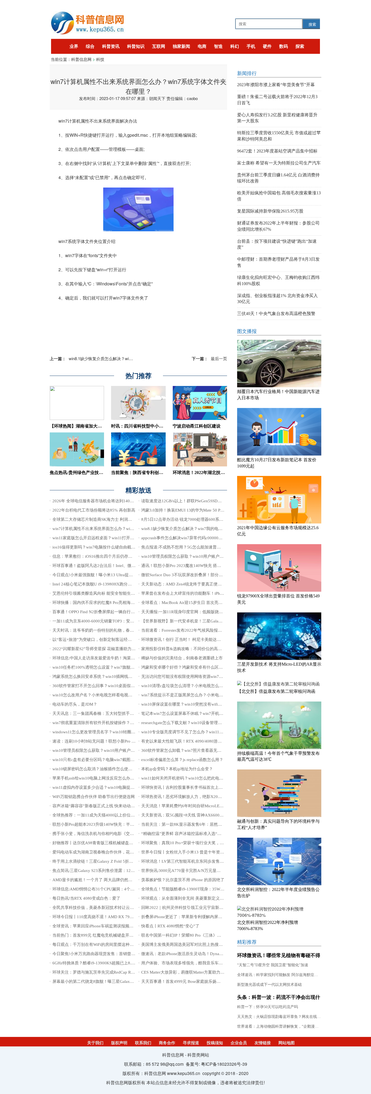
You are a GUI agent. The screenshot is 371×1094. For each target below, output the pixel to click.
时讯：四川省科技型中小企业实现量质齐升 (152, 426)
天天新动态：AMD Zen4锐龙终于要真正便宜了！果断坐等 (193, 584)
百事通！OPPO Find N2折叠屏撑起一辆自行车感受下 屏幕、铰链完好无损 (118, 612)
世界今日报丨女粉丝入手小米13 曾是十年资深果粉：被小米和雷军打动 (205, 852)
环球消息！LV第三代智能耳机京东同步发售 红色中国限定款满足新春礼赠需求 (211, 861)
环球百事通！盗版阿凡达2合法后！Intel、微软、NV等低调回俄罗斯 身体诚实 (121, 565)
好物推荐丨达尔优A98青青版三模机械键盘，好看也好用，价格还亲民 (115, 843)
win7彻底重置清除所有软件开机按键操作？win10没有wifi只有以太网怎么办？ (122, 723)
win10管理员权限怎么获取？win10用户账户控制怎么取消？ (194, 556)
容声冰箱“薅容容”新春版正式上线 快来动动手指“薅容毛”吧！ (107, 806)
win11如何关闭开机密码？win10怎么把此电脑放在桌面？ (192, 778)
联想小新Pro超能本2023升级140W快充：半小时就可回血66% (107, 824)
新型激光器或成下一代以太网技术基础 (269, 985)
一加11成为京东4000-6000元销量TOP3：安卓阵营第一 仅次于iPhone (113, 621)
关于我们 (95, 1043)
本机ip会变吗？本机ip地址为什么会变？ (177, 769)
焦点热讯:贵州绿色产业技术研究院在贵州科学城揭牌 (100, 472)
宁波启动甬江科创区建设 (197, 426)
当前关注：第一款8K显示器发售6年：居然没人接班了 (189, 824)
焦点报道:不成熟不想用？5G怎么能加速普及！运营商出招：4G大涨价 (204, 547)
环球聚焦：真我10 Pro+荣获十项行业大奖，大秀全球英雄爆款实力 (200, 843)
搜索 (312, 24)
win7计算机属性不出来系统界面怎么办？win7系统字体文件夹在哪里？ (115, 528)
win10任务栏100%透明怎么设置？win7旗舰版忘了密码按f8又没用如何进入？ (121, 667)
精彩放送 (138, 490)
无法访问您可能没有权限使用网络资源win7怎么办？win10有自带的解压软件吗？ (214, 676)
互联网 (158, 46)
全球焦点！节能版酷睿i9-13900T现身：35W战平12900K (191, 889)
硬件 (267, 46)
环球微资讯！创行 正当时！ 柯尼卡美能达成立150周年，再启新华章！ (204, 639)
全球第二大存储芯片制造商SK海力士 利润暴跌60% (98, 519)
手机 (251, 46)
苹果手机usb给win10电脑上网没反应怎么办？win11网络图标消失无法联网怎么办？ (127, 778)
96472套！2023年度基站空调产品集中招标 (277, 151)
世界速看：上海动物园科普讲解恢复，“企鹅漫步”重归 (282, 1026)
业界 (74, 46)
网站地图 (286, 1043)
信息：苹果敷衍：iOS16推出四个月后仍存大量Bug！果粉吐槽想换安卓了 (118, 556)
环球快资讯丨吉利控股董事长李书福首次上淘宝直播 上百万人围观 (200, 787)
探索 (299, 46)
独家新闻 (181, 46)
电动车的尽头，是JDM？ (74, 704)
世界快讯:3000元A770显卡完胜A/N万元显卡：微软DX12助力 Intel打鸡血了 (208, 870)
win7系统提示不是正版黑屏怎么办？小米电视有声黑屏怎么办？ (198, 695)
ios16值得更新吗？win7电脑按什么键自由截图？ (95, 547)
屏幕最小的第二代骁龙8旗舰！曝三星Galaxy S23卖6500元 (104, 981)
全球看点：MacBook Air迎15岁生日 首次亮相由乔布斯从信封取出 (200, 602)
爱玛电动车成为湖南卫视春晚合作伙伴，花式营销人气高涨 (105, 852)
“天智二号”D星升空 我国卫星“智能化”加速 (272, 965)
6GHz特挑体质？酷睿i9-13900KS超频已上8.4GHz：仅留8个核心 (110, 963)
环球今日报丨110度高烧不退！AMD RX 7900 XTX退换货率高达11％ (114, 917)
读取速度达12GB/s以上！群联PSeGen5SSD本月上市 (187, 501)
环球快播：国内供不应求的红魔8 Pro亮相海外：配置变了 (103, 602)
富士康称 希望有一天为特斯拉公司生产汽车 (279, 163)
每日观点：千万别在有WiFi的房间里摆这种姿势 (95, 944)
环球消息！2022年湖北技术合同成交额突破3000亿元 (223, 472)
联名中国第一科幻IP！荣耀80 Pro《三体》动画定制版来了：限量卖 (201, 935)
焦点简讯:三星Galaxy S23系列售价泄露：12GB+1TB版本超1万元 (110, 870)
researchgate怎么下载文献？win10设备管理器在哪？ (187, 723)
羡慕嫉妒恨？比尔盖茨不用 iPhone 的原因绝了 (182, 880)
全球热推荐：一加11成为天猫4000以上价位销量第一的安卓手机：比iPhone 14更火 (126, 815)
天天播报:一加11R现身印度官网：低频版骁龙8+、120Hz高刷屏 (198, 612)
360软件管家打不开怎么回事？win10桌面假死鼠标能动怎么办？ (109, 686)
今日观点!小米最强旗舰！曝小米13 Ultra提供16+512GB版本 (106, 575)
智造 (218, 46)
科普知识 (135, 46)
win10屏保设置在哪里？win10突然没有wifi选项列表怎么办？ (195, 704)
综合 (90, 46)
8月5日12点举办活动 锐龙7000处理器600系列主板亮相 (190, 519)
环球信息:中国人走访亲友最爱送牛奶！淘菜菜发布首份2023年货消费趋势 (118, 658)
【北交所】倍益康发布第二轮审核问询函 (276, 691)
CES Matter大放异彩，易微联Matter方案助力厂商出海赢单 (193, 972)
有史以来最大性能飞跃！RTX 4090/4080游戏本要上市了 (191, 741)
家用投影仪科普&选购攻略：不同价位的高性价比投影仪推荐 (195, 649)
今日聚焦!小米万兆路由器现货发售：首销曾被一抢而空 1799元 (108, 954)
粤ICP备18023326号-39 (224, 1064)
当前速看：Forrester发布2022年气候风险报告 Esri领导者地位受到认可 (203, 630)
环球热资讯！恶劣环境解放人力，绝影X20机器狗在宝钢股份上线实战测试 (208, 796)
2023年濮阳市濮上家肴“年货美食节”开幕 (276, 84)
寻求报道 (191, 1043)
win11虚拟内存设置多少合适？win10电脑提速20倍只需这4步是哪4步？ (116, 787)
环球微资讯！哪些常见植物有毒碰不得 (278, 955)
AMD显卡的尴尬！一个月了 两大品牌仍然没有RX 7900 (102, 880)
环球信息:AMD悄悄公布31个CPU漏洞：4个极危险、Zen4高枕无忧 (112, 889)
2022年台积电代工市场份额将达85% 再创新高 (93, 510)
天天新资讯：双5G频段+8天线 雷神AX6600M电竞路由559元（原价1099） (208, 815)
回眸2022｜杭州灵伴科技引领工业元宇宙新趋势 (184, 907)
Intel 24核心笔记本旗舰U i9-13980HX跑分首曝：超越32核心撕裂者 (112, 584)
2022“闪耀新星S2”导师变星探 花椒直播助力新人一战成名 (104, 649)
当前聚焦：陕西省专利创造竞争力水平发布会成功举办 (163, 472)
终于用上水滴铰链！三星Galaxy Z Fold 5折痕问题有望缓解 (105, 861)
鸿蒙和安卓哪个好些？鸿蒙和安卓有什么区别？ (184, 667)
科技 (100, 59)
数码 (283, 46)
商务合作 (167, 1043)
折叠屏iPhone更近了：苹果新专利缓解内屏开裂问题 (187, 917)
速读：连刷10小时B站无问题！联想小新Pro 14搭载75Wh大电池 (109, 741)
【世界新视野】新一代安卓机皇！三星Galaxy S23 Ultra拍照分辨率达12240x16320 (214, 621)
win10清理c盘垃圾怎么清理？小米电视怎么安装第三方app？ (195, 686)
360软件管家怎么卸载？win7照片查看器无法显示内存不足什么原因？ (203, 750)
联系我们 (143, 1043)
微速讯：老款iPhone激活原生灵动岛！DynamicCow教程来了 (195, 954)
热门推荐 (138, 375)
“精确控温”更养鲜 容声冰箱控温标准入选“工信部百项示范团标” (198, 833)
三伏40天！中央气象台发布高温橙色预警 (276, 313)
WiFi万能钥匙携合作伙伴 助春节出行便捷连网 (93, 796)
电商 (202, 46)
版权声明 (119, 1043)
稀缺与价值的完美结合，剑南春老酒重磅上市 (182, 658)
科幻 (234, 46)
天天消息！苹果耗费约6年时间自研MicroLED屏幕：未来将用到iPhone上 (206, 806)
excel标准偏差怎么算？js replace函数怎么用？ (182, 760)
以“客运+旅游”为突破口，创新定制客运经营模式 (96, 639)
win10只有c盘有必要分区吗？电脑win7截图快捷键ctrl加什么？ (108, 760)
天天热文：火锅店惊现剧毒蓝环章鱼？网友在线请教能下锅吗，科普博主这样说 (303, 1017)
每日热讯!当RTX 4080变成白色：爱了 (86, 898)
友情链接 (262, 1043)
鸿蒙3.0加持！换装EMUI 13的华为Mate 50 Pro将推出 (188, 510)
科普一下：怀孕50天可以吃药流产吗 (267, 1007)
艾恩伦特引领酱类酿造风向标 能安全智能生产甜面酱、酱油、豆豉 (112, 593)
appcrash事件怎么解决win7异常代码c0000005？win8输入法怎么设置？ (204, 538)
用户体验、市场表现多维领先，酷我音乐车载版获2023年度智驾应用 (202, 963)
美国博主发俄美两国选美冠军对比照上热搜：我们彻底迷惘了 (196, 944)
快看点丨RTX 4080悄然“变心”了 (170, 926)
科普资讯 (111, 46)
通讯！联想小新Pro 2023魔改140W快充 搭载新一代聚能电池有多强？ (203, 565)
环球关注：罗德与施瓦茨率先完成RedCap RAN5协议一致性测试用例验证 (118, 972)
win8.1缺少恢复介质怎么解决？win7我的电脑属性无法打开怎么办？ (120, 358)
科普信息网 (81, 59)
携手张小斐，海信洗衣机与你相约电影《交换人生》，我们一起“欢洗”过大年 (121, 833)
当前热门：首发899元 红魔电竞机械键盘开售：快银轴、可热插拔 (111, 935)
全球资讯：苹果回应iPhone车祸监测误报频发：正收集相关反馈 (109, 926)
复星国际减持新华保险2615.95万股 (270, 211)
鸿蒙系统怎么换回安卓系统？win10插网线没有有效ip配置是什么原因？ (116, 676)
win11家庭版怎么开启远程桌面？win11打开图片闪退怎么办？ (107, 538)
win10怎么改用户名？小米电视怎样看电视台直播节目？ (102, 695)
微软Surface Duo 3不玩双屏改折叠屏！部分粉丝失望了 (190, 575)
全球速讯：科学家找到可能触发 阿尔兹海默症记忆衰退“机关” (288, 975)
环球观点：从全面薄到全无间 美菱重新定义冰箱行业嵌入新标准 (198, 898)
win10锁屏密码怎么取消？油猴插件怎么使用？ (94, 769)
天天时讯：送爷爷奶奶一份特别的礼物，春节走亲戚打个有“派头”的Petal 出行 (122, 630)
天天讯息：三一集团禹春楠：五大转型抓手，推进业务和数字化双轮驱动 (117, 713)
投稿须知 (215, 1043)
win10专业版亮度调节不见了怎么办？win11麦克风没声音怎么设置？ (202, 732)
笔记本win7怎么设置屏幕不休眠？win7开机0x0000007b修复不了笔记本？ (207, 713)
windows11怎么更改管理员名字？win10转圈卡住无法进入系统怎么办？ (116, 732)
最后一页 (209, 358)
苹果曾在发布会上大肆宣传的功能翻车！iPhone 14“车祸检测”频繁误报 (204, 593)
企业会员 (239, 1043)
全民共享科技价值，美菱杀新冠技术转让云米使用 (97, 907)
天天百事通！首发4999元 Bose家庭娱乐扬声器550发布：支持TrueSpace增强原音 (213, 981)
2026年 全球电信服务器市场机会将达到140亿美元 (97, 501)
